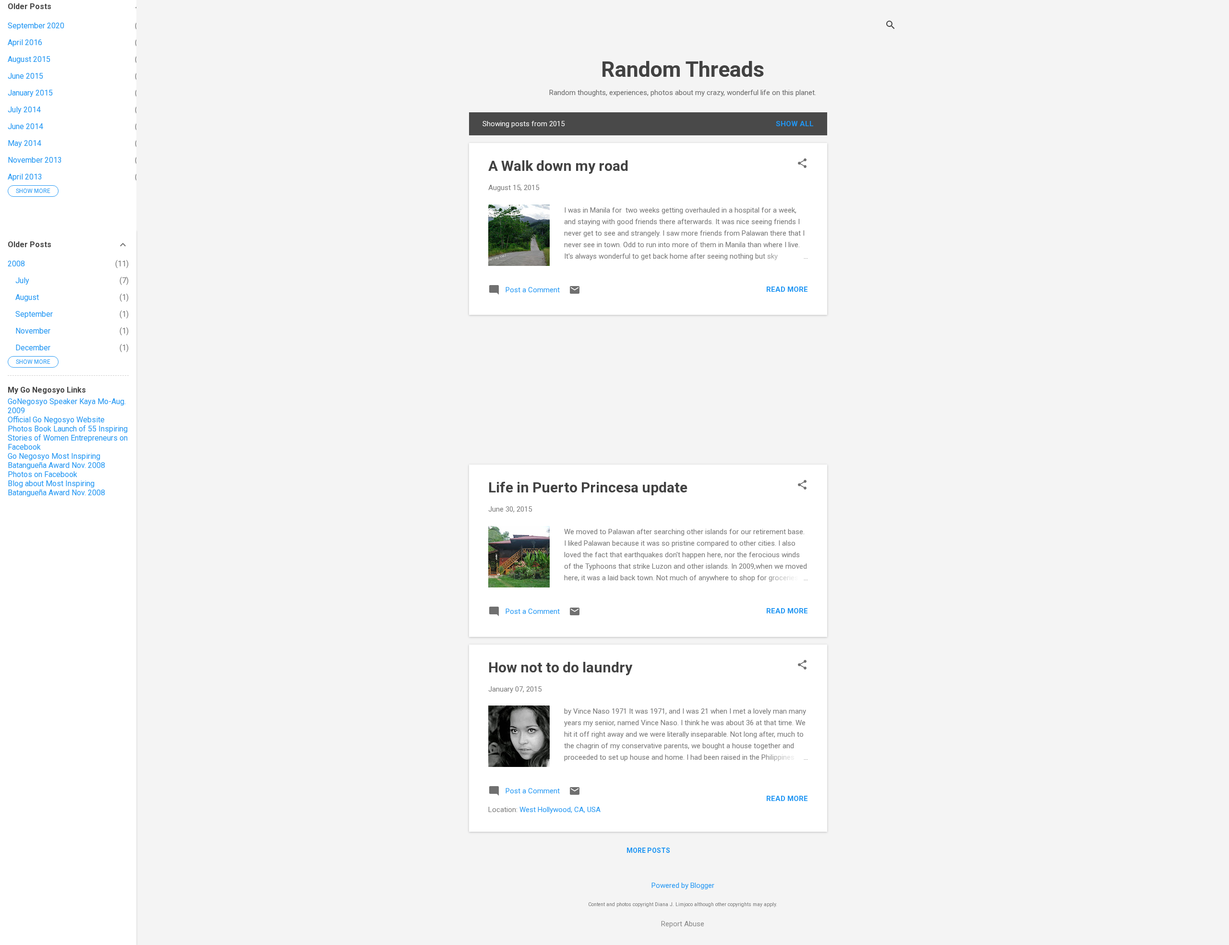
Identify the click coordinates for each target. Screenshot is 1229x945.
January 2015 (30, 92)
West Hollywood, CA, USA (560, 809)
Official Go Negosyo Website (56, 419)
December (32, 347)
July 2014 (24, 109)
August (27, 297)
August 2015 (29, 59)
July (22, 280)
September (34, 314)
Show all (795, 124)
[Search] (890, 26)
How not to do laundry (560, 667)
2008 (16, 263)
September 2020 (36, 25)
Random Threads (682, 69)
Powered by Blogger (682, 885)
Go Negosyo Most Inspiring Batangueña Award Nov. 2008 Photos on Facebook (56, 465)
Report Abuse (682, 924)
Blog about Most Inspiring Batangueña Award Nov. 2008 (56, 488)
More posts (648, 850)
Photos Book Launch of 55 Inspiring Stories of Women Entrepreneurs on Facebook (68, 438)
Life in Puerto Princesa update (587, 487)
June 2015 (25, 76)
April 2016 (25, 42)
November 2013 (35, 160)
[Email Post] (574, 293)
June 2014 (25, 126)
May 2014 (24, 143)
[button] (802, 164)
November (32, 330)
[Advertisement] (865, 256)
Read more (787, 289)
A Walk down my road (558, 165)
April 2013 (25, 176)
